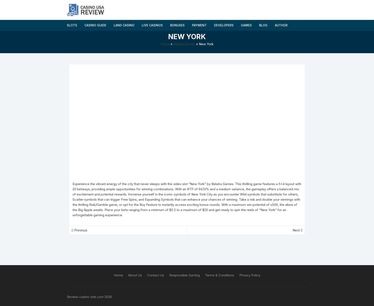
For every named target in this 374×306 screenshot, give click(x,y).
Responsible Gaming (184, 275)
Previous (80, 230)
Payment (199, 25)
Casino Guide (95, 25)
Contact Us (155, 275)
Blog (263, 25)
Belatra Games (184, 44)
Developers (224, 25)
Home (165, 44)
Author (281, 25)
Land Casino (124, 25)
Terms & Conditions (219, 275)
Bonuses (177, 25)
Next (297, 230)
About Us (135, 275)
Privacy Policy (249, 275)
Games (246, 25)
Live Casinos (152, 25)
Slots (72, 25)
